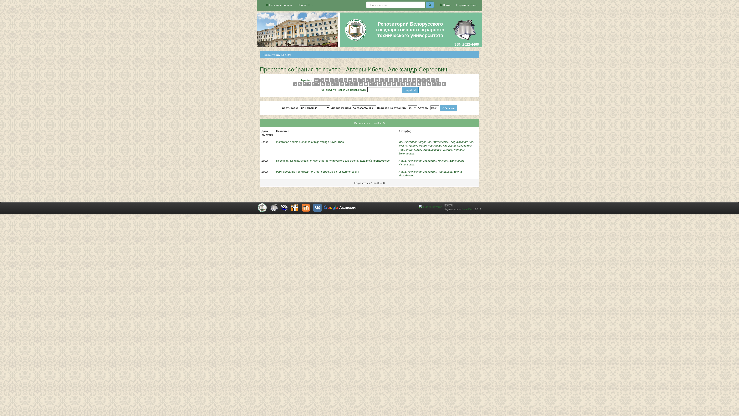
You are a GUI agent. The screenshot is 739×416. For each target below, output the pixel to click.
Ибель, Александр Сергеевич (452, 146)
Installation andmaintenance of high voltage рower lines (310, 142)
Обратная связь (466, 5)
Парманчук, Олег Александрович (420, 149)
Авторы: (424, 108)
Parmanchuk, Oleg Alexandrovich (453, 142)
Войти (446, 5)
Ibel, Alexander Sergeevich (415, 142)
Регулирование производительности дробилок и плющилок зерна (317, 171)
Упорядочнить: (341, 108)
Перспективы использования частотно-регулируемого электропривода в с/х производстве (333, 160)
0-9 (316, 80)
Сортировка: (290, 108)
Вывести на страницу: (392, 108)
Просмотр (304, 5)
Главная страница (280, 5)
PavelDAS (467, 209)
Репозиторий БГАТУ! (277, 55)
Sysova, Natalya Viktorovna (415, 146)
